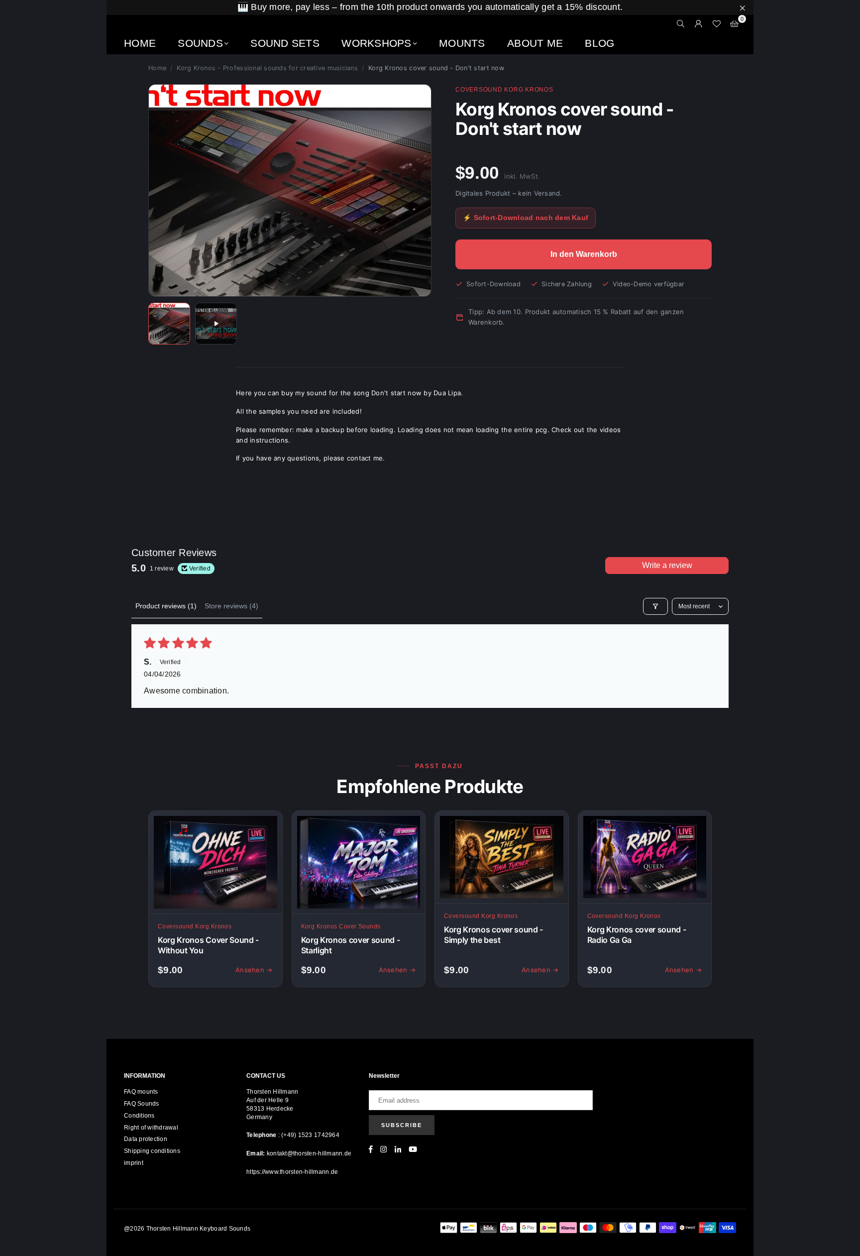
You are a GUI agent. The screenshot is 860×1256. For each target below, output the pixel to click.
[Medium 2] (216, 323)
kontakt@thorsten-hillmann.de (309, 1153)
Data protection (145, 1139)
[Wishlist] (717, 24)
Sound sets (285, 43)
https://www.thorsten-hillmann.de (292, 1171)
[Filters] (655, 606)
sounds (200, 43)
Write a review (667, 565)
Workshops (376, 43)
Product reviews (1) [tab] (166, 606)
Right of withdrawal (151, 1127)
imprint (133, 1162)
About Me (535, 43)
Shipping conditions (152, 1150)
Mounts (462, 43)
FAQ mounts (141, 1091)
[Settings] (699, 24)
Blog (599, 43)
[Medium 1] (169, 323)
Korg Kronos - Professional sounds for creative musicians (267, 68)
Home (140, 43)
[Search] (681, 24)
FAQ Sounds (141, 1103)
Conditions (139, 1115)
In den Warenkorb (583, 254)
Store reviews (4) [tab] (231, 606)
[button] (735, 24)
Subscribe (401, 1125)
